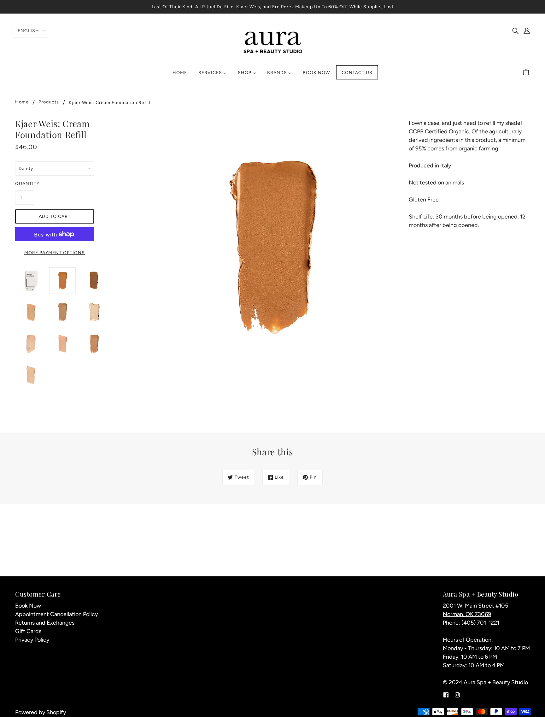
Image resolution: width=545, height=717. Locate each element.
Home (22, 102)
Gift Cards (28, 631)
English (28, 30)
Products (48, 102)
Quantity (24, 183)
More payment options (54, 252)
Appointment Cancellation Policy (56, 614)
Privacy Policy (32, 639)
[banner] (273, 41)
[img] (515, 30)
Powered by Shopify (40, 712)
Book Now (28, 605)
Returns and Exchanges (44, 622)
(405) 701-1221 (480, 622)
